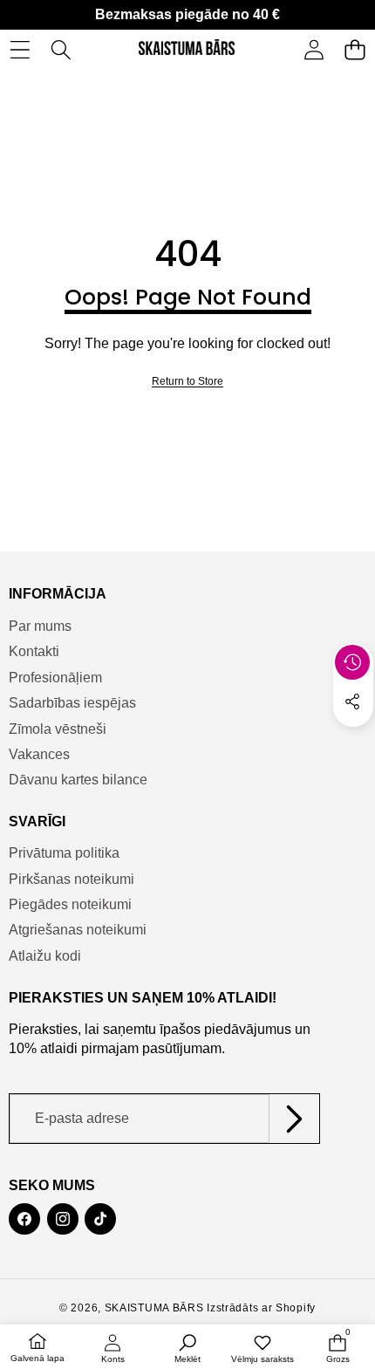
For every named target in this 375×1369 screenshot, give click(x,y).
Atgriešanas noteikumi (78, 929)
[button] (354, 49)
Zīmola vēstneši (57, 729)
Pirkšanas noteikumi (71, 879)
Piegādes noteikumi (70, 904)
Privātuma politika (64, 852)
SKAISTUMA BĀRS (154, 1308)
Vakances (39, 754)
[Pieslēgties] (313, 49)
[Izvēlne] (19, 49)
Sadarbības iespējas (72, 702)
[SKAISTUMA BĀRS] (187, 49)
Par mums (40, 626)
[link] (187, 381)
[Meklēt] (60, 49)
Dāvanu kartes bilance (78, 779)
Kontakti (34, 651)
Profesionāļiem (55, 677)
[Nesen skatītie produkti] (352, 662)
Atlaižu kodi (45, 955)
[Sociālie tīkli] (352, 701)
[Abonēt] (293, 1118)
